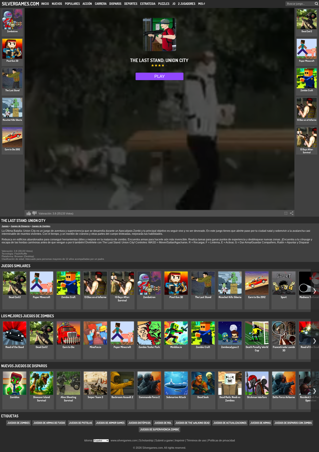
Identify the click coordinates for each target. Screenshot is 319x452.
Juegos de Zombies (41, 226)
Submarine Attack (176, 397)
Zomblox (14, 397)
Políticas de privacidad (221, 440)
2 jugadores (186, 3)
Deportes (130, 3)
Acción (87, 3)
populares (72, 3)
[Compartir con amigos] (291, 213)
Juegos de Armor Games (110, 422)
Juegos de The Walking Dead (192, 422)
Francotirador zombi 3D (284, 348)
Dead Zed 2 (15, 297)
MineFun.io (95, 347)
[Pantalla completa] (286, 213)
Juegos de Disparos (20, 226)
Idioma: (89, 440)
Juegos (5, 226)
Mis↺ (201, 3)
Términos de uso (196, 440)
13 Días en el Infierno (95, 297)
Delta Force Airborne (284, 397)
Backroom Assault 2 (122, 397)
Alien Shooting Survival (68, 398)
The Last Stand (203, 297)
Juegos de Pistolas (80, 422)
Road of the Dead (14, 347)
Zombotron (149, 297)
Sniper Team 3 (95, 397)
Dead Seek (203, 397)
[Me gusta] (29, 213)
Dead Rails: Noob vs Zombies (229, 398)
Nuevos (57, 3)
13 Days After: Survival (122, 298)
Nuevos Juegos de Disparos (24, 365)
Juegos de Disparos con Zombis (293, 422)
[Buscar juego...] (317, 3)
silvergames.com (20, 3)
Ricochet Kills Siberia (230, 297)
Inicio (45, 3)
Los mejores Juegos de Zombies (27, 315)
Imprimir (179, 440)
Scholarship (146, 440)
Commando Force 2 (149, 397)
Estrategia (147, 3)
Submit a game (164, 440)
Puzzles (163, 3)
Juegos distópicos (139, 422)
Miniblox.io (176, 347)
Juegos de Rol (163, 422)
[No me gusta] (34, 213)
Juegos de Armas (260, 422)
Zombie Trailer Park (149, 347)
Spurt (284, 297)
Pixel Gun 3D (176, 297)
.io (173, 3)
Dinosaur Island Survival (41, 398)
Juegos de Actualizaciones (229, 422)
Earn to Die (68, 347)
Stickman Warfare (257, 397)
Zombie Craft (68, 297)
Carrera (100, 3)
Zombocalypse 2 (230, 347)
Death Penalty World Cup (257, 348)
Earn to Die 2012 (257, 297)
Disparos (115, 3)
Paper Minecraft (41, 297)
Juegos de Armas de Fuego (49, 422)
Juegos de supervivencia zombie (159, 429)
